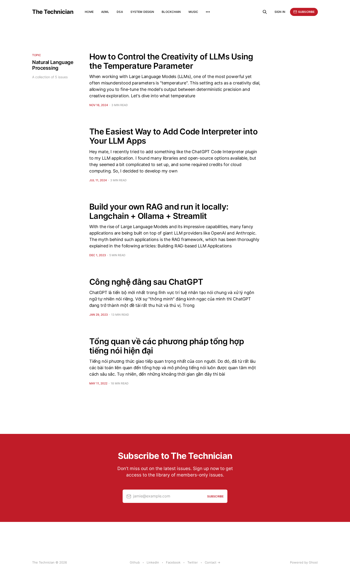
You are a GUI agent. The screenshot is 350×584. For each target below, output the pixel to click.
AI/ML (105, 12)
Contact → (212, 562)
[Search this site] (264, 11)
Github (135, 562)
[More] (207, 11)
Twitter (192, 562)
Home (89, 12)
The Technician (52, 12)
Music (193, 12)
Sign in (280, 12)
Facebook (173, 562)
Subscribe (306, 12)
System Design (142, 12)
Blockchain (171, 12)
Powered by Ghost (304, 562)
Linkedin (153, 562)
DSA (120, 12)
